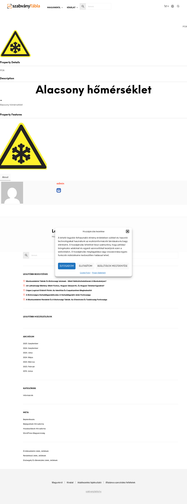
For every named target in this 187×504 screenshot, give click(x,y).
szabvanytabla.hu (93, 491)
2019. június (28, 371)
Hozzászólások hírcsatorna (34, 428)
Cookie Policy (85, 273)
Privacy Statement (99, 273)
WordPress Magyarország (34, 433)
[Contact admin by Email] (59, 190)
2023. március (29, 362)
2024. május (28, 357)
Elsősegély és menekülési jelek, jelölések (40, 460)
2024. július (28, 352)
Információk (28, 395)
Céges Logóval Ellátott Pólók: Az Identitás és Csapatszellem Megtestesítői (59, 290)
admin (60, 183)
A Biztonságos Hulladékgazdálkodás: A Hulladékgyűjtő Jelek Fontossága (58, 295)
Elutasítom (85, 266)
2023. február (29, 366)
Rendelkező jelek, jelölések (34, 455)
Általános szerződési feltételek (120, 482)
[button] (127, 231)
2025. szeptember (30, 343)
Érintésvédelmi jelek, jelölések (36, 451)
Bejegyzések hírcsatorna (33, 424)
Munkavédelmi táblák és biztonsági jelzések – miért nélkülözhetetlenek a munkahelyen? (66, 281)
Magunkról (53, 8)
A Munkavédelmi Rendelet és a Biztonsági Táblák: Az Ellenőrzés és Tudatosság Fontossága (66, 299)
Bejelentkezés (29, 419)
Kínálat (71, 8)
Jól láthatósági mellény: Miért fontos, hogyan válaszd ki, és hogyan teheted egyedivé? (65, 285)
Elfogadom (67, 266)
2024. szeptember (30, 348)
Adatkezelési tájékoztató (90, 482)
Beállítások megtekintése (112, 266)
